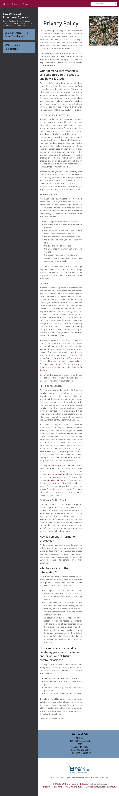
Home (6, 4)
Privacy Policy (70, 787)
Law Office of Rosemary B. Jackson (17, 16)
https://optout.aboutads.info (60, 474)
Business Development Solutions (92, 787)
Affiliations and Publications (13, 47)
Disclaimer (47, 787)
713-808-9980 (83, 750)
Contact (26, 4)
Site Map (58, 787)
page (46, 483)
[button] (116, 779)
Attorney (16, 4)
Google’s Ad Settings (57, 480)
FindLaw (112, 787)
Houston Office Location (80, 752)
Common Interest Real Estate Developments (16, 34)
